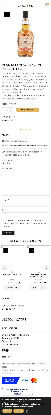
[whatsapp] (11, 120)
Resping (19, 411)
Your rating (7, 160)
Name (5, 200)
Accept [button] (7, 411)
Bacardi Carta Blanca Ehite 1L (38, 275)
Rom (14, 117)
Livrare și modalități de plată (15, 335)
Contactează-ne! (10, 344)
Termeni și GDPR (10, 338)
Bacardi (13, 280)
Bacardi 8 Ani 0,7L (12, 274)
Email (5, 210)
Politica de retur (10, 341)
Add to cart (28, 110)
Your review (8, 168)
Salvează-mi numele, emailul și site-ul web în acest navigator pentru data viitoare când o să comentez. (25, 223)
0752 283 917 (8, 309)
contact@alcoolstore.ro (13, 305)
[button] (4, 267)
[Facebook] (8, 120)
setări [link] (31, 406)
